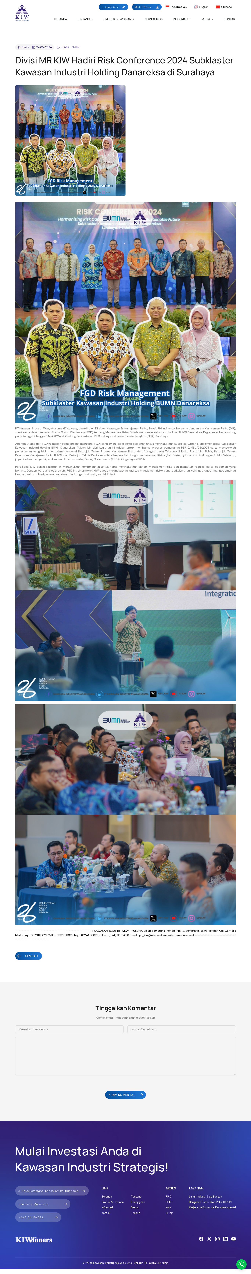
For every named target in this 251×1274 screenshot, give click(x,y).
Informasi (180, 19)
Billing (169, 1213)
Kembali (31, 956)
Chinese (226, 7)
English (204, 7)
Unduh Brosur (143, 7)
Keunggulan (154, 19)
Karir (168, 1207)
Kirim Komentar (122, 1095)
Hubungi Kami (110, 7)
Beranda (60, 19)
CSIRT (169, 1202)
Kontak (229, 19)
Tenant (135, 1213)
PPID (168, 1196)
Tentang (83, 19)
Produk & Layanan (117, 19)
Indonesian (179, 7)
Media (206, 19)
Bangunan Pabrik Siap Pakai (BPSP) (210, 1202)
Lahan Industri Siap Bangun (205, 1196)
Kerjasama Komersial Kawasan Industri (212, 1207)
